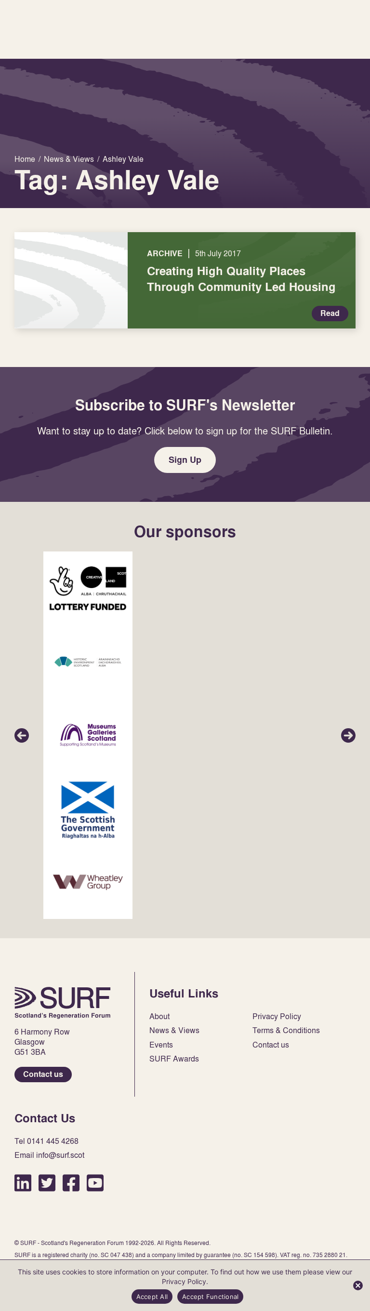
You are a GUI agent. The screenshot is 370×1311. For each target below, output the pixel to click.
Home (62, 1002)
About (159, 1016)
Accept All (152, 1296)
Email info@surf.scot (49, 1155)
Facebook (71, 1182)
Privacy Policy (276, 1016)
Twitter (47, 1182)
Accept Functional (210, 1296)
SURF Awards (174, 1058)
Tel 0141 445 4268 (46, 1141)
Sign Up (185, 460)
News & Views (174, 1030)
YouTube (95, 1182)
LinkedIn (22, 1182)
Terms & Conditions (286, 1030)
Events (161, 1044)
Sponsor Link (87, 588)
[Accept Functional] (358, 1285)
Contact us (43, 1074)
